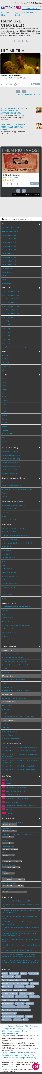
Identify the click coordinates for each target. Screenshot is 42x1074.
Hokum (9, 813)
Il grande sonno (11, 175)
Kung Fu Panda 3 (8, 889)
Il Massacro (6, 640)
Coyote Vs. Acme (7, 709)
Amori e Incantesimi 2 (9, 558)
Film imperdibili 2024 (9, 242)
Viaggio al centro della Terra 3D (13, 822)
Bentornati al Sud (8, 569)
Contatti (12, 1053)
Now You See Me (8, 977)
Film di (4, 276)
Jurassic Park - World (9, 993)
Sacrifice (5, 512)
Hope (3, 561)
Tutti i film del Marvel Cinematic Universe (16, 1010)
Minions (4, 973)
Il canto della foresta (9, 587)
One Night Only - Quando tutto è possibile (16, 665)
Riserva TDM (29, 1055)
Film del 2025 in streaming (11, 455)
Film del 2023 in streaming (11, 462)
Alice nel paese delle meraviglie (13, 1016)
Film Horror (5, 362)
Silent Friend (6, 727)
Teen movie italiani (8, 1007)
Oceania (4, 482)
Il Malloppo (5, 724)
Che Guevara (6, 1020)
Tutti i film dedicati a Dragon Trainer (14, 980)
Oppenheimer (19, 987)
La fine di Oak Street (9, 509)
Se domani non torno (9, 580)
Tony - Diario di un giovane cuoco (13, 680)
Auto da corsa (34, 997)
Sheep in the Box (7, 687)
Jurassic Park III (7, 877)
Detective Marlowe (11, 75)
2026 (8, 228)
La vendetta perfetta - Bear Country (14, 661)
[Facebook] (14, 41)
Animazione (6, 366)
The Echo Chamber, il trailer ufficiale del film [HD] (19, 951)
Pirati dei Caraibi (8, 997)
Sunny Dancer (6, 713)
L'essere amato (7, 594)
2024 (18, 228)
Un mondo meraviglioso (10, 731)
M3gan (18, 977)
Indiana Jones (13, 1000)
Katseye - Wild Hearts (9, 520)
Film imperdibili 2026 (9, 235)
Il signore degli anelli (9, 1013)
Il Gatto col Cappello (9, 572)
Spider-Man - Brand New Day (16, 787)
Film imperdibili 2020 (9, 257)
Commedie (5, 355)
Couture (4, 668)
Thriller (4, 78)
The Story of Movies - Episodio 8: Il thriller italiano (19, 751)
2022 (16, 78)
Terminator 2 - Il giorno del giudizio (14, 698)
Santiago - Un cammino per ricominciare (15, 535)
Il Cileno (4, 683)
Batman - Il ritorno (8, 859)
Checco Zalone (7, 987)
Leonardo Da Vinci (19, 990)
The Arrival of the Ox (9, 632)
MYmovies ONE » (5, 13)
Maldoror (5, 493)
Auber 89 (5, 636)
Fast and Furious (23, 1007)
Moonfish (5, 610)
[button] (36, 1066)
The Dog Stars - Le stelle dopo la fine (14, 654)
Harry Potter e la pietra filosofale (13, 657)
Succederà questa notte (10, 583)
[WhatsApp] (27, 41)
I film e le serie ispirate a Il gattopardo (15, 983)
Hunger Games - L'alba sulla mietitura (15, 532)
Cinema (11, 1026)
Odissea (9, 783)
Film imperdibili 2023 (9, 246)
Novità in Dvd (6, 283)
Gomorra (24, 973)
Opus (30, 980)
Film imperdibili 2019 (9, 261)
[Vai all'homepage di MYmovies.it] (10, 8)
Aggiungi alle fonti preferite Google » (26, 13)
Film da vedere (7, 268)
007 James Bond (21, 997)
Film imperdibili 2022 (9, 250)
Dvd (18, 1028)
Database (19, 1026)
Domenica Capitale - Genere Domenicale (16, 625)
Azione (4, 370)
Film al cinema (7, 272)
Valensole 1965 (7, 497)
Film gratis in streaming (10, 451)
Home (4, 1026)
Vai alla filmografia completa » (30, 94)
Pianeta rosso (6, 828)
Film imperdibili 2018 (9, 265)
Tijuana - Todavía (8, 618)
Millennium (29, 1003)
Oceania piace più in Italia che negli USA (16, 901)
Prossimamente (14, 1031)
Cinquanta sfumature (27, 993)
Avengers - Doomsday (9, 539)
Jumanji (4, 853)
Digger (4, 598)
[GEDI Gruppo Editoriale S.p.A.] (29, 3)
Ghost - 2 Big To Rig (8, 672)
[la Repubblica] (37, 3)
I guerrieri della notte (9, 883)
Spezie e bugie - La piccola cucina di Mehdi (17, 543)
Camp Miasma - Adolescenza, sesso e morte (17, 489)
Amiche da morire (8, 847)
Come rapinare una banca (11, 739)
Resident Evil (6, 547)
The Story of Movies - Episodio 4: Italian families (18, 770)
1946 (16, 177)
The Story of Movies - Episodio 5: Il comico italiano (19, 766)
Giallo (5, 177)
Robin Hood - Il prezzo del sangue (13, 505)
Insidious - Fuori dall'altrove (11, 485)
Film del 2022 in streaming (11, 466)
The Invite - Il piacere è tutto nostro (14, 528)
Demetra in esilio (7, 621)
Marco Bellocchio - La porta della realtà (15, 691)
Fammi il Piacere (7, 735)
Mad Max (29, 1016)
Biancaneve (34, 983)
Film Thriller (6, 359)
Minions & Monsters (12, 802)
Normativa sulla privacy (26, 1053)
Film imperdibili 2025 (9, 239)
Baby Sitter (30, 987)
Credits (5, 1053)
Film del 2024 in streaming (11, 459)
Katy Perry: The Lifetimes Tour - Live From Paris (18, 716)
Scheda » (35, 84)
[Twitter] (19, 41)
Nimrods (4, 516)
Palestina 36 (6, 554)
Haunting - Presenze (9, 865)
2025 (13, 228)
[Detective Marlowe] (20, 63)
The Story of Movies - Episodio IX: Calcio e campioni (20, 747)
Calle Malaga (6, 550)
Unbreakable (24, 1000)
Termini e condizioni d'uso (12, 1055)
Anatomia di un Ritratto (10, 629)
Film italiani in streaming (10, 470)
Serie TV (11, 1028)
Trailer (24, 1031)
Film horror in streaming (10, 473)
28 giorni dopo (33, 973)
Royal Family (6, 990)
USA (10, 78)
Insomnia (5, 840)
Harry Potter (19, 1003)
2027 (3, 228)
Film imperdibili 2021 (9, 253)
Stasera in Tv (26, 1028)
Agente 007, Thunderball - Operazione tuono (17, 834)
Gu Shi (4, 614)
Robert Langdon (7, 1003)
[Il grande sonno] (20, 163)
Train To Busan (7, 705)
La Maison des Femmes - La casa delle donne (17, 607)
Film (26, 1026)
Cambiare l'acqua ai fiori (10, 576)
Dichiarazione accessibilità (12, 1057)
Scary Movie (14, 973)
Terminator (17, 1020)
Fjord (3, 565)
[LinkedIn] (23, 41)
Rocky (25, 1020)
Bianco (4, 591)
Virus (4, 1000)
